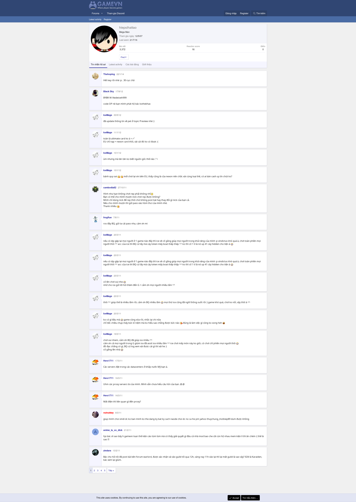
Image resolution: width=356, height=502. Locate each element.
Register (107, 19)
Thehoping (109, 74)
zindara (107, 450)
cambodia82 (109, 187)
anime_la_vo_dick (112, 430)
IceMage (107, 115)
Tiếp (110, 470)
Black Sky (108, 91)
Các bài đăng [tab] (132, 64)
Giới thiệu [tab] (147, 64)
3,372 (122, 49)
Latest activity (95, 19)
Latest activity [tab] (115, 64)
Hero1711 (108, 360)
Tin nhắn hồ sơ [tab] (98, 64)
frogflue (107, 217)
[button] (102, 13)
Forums (95, 13)
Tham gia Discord (115, 13)
